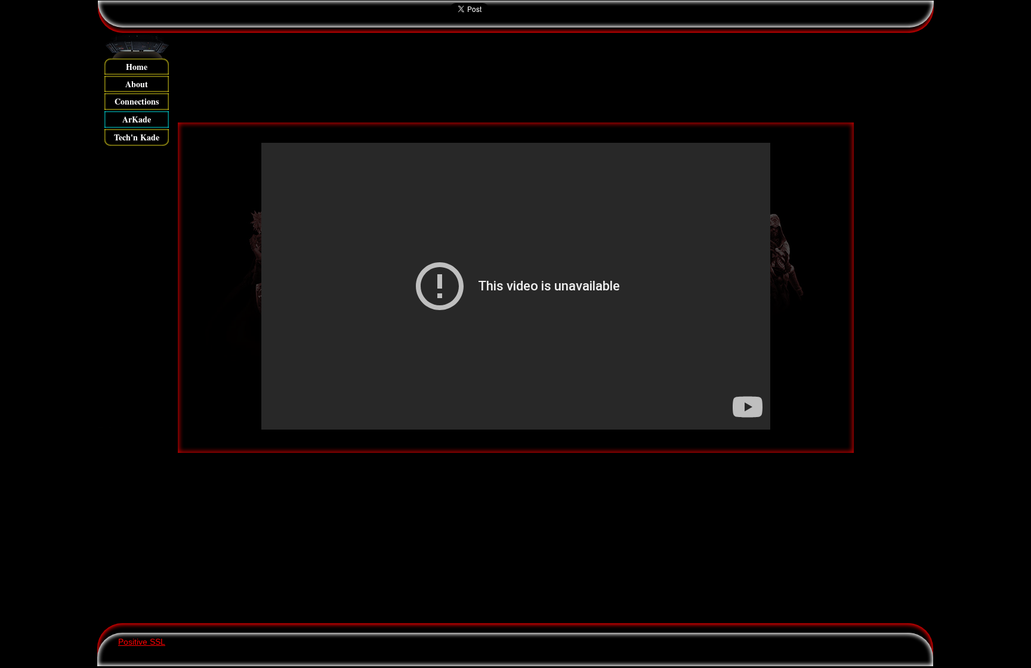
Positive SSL (141, 641)
